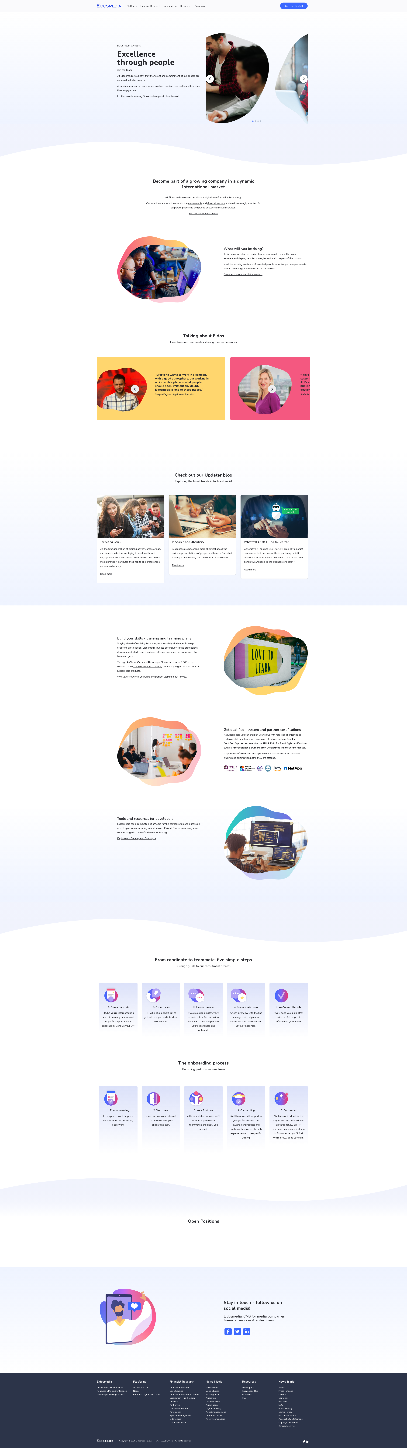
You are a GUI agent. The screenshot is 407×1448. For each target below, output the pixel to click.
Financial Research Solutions (184, 1394)
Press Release (286, 1390)
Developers (248, 1387)
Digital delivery (213, 1408)
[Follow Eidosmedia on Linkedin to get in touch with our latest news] (246, 1331)
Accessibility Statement (290, 1418)
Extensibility (176, 1418)
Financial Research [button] (150, 6)
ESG (281, 1404)
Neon (136, 1390)
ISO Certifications (287, 1415)
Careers (282, 1394)
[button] (253, 121)
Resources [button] (186, 6)
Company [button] (200, 6)
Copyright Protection (289, 1422)
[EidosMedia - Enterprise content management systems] (108, 1440)
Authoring (175, 1404)
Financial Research (179, 1387)
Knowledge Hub (250, 1390)
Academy (247, 1394)
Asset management (216, 1411)
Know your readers (215, 1418)
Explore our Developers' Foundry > (136, 838)
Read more (106, 574)
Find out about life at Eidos (203, 213)
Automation (175, 1411)
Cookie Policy (285, 1411)
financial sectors (216, 203)
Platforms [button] (132, 6)
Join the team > (125, 70)
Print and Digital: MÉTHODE (147, 1394)
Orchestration (213, 1401)
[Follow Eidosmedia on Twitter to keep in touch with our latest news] (237, 1331)
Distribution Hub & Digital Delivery (182, 1399)
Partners (283, 1401)
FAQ (244, 1397)
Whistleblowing (287, 1425)
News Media (212, 1387)
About (282, 1387)
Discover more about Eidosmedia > (243, 274)
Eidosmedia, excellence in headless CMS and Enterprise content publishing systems (112, 1391)
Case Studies (176, 1390)
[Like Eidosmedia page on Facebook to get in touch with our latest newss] (228, 1331)
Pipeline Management (180, 1415)
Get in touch (294, 6)
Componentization (179, 1408)
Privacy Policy (285, 1408)
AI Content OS (140, 1387)
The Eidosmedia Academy (147, 666)
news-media (195, 203)
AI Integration (213, 1394)
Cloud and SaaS (178, 1422)
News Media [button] (170, 6)
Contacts (283, 1397)
